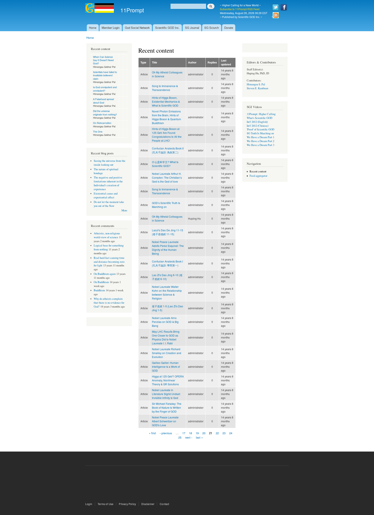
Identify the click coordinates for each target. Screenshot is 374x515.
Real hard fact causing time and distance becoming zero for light (109, 261)
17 (183, 433)
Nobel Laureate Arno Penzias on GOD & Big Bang (165, 321)
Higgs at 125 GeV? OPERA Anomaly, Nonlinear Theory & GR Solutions (168, 380)
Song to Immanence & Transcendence (165, 88)
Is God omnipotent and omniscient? (105, 88)
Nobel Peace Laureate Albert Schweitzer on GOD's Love (165, 421)
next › (188, 437)
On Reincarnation (102, 123)
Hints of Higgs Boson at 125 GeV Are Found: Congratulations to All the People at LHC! (167, 134)
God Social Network (137, 28)
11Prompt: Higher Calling (261, 114)
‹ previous (166, 433)
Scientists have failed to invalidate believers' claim (105, 75)
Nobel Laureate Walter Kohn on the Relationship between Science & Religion (167, 292)
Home (92, 28)
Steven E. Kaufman (257, 88)
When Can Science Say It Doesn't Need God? (103, 60)
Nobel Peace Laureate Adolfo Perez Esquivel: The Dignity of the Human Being (168, 247)
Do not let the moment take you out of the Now (109, 204)
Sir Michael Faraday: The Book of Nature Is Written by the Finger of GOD (166, 407)
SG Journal (192, 28)
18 (190, 433)
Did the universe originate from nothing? (105, 112)
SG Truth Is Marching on (260, 133)
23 (224, 433)
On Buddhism (101, 282)
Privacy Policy (127, 504)
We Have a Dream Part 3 (260, 145)
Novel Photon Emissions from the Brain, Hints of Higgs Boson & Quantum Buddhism (166, 117)
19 (197, 433)
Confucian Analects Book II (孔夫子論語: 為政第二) (168, 150)
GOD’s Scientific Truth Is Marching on (166, 205)
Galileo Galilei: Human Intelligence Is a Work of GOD (166, 366)
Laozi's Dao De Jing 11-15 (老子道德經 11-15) (167, 232)
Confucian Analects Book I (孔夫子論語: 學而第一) (167, 263)
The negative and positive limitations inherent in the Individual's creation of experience (108, 183)
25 (179, 437)
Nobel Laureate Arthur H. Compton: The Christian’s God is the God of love (167, 177)
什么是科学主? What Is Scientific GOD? (165, 164)
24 (230, 433)
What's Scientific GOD (259, 118)
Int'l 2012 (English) (257, 122)
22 (217, 433)
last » (199, 437)
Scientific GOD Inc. (167, 28)
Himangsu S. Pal (256, 84)
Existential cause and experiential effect (106, 195)
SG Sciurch (211, 28)
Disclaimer (147, 504)
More (124, 210)
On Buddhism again (105, 274)
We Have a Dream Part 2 (260, 141)
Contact (164, 504)
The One (97, 131)
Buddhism (99, 290)
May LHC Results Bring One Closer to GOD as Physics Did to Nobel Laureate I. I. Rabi (165, 337)
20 (203, 433)
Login (88, 504)
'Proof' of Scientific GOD (260, 129)
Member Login (110, 28)
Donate (228, 28)
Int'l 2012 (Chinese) (257, 126)
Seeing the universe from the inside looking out (109, 163)
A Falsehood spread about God (103, 100)
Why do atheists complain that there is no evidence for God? (109, 302)
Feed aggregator (258, 176)
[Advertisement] (187, 484)
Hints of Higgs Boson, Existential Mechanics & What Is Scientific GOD (166, 101)
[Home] (100, 8)
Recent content (258, 171)
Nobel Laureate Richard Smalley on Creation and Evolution (166, 353)
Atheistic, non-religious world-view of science (107, 235)
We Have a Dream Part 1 (260, 137)
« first (152, 433)
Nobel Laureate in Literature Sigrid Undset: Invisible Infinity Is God (166, 394)
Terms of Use (105, 504)
